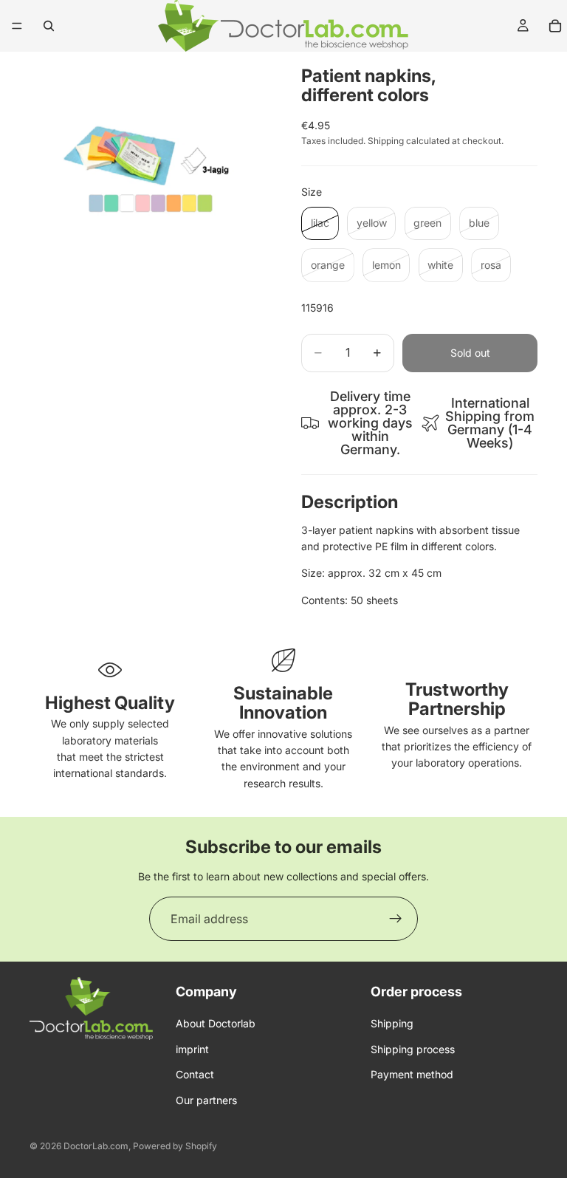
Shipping (392, 1024)
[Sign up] (395, 918)
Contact (195, 1075)
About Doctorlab (215, 1024)
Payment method (412, 1075)
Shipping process (413, 1049)
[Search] (48, 26)
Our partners (206, 1100)
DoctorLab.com (95, 1145)
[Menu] (17, 26)
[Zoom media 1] (148, 170)
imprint (192, 1049)
